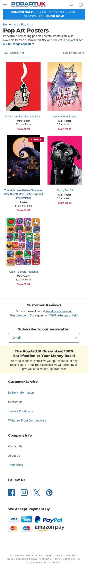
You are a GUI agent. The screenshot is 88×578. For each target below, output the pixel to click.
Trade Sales (15, 465)
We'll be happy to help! (64, 315)
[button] (5, 4)
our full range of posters (18, 44)
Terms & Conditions (20, 411)
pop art (70, 40)
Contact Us (15, 402)
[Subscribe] (75, 338)
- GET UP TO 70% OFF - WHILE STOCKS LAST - (44, 14)
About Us (14, 455)
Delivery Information (21, 392)
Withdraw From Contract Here (27, 420)
